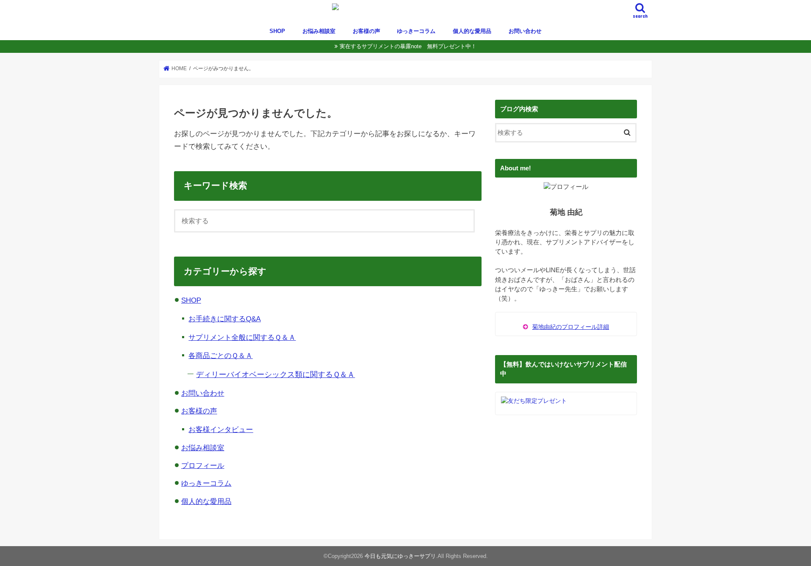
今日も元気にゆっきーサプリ (400, 556)
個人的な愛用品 (472, 31)
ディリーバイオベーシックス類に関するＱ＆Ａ (275, 374)
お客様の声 (366, 31)
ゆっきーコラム (416, 31)
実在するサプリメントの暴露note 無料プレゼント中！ (408, 46)
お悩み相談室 (318, 31)
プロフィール (202, 466)
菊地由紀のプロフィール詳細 (570, 326)
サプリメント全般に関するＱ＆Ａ (242, 337)
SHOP (277, 31)
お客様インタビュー (220, 429)
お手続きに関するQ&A (224, 318)
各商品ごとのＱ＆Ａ (220, 355)
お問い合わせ (525, 31)
